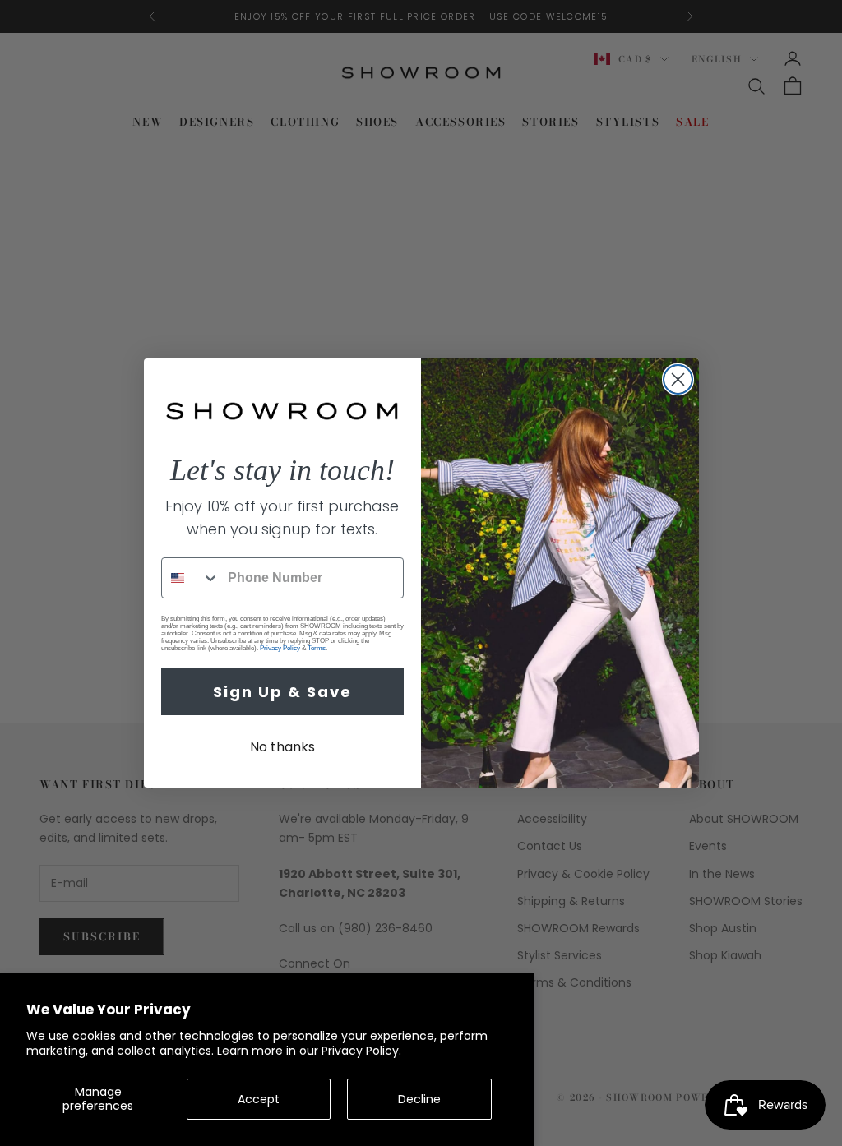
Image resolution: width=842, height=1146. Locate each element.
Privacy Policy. (361, 1050)
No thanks (282, 746)
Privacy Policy (280, 648)
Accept (259, 1099)
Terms (317, 648)
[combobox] (191, 578)
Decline (419, 1099)
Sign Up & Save (282, 692)
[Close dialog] (678, 379)
